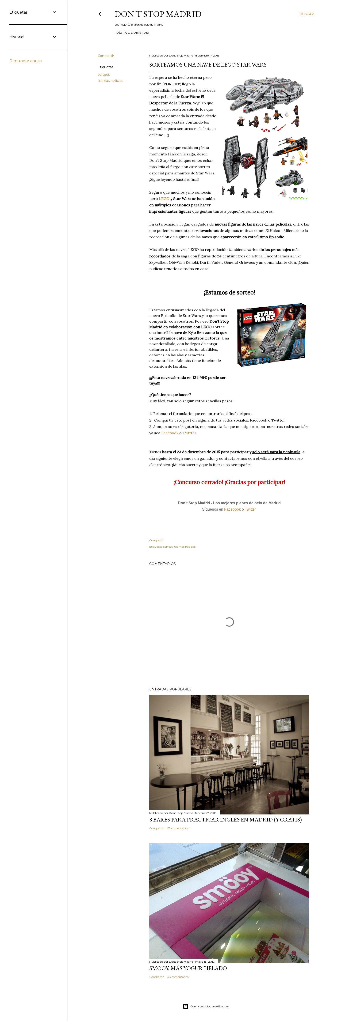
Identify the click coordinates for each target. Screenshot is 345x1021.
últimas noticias (110, 81)
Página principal (133, 33)
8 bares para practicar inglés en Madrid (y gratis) (225, 819)
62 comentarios (177, 828)
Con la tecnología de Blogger (209, 1006)
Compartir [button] (106, 56)
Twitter (189, 432)
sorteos (104, 74)
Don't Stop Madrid (158, 13)
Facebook (169, 432)
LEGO (164, 198)
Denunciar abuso (25, 61)
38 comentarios (177, 977)
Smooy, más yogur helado (188, 968)
